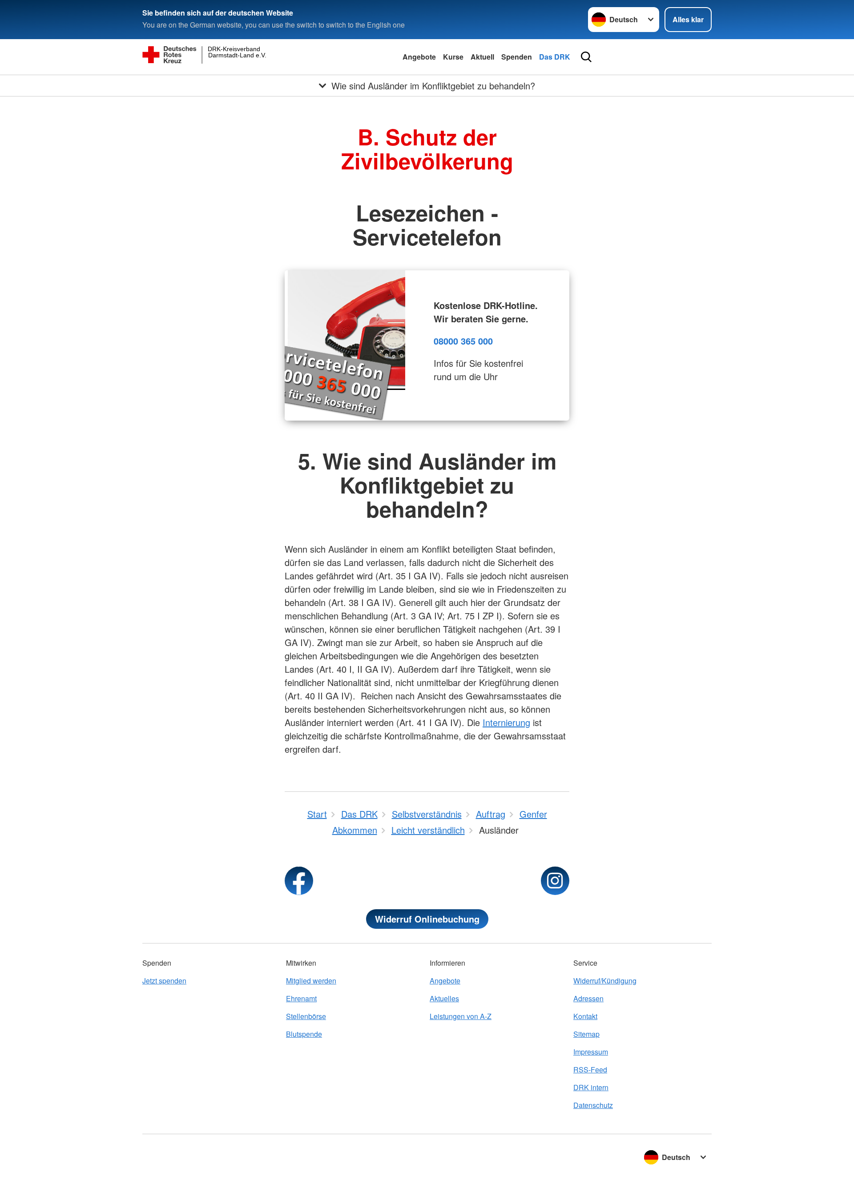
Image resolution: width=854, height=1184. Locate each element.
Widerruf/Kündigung (604, 980)
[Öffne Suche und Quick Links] (586, 57)
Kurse (453, 57)
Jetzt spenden (164, 980)
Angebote (419, 57)
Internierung (506, 722)
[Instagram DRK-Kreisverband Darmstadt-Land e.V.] (555, 881)
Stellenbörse (306, 1016)
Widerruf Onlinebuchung (427, 918)
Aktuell (482, 57)
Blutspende (304, 1034)
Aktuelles (444, 998)
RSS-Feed (590, 1069)
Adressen (588, 998)
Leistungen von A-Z (460, 1016)
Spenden (516, 57)
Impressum (590, 1052)
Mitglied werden (311, 980)
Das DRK (554, 57)
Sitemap (586, 1034)
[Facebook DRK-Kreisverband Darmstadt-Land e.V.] (299, 881)
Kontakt (585, 1016)
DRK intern (590, 1087)
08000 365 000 (463, 340)
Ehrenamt (301, 998)
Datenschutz (593, 1105)
